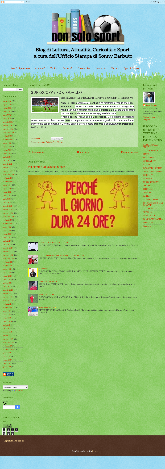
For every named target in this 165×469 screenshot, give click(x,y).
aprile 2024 (7, 199)
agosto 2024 (7, 185)
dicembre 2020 (8, 339)
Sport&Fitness (58, 142)
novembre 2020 (8, 342)
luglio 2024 (7, 188)
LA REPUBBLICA (150, 215)
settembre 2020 (8, 349)
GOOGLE (146, 185)
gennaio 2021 (7, 335)
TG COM (146, 164)
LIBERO (146, 154)
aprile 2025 (7, 157)
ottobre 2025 (7, 136)
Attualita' (40, 68)
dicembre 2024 (8, 171)
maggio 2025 (7, 153)
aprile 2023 (7, 241)
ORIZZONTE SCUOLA (151, 182)
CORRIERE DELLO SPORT (153, 171)
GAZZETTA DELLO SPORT (150, 146)
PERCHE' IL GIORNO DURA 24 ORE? (46, 167)
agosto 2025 (7, 143)
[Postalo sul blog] (54, 138)
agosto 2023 (7, 227)
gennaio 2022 (7, 293)
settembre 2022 (8, 265)
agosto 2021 (7, 311)
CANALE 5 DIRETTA (151, 199)
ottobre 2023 (7, 220)
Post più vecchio (129, 151)
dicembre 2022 (8, 255)
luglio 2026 (7, 104)
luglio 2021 (7, 314)
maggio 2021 (7, 321)
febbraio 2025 (8, 164)
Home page (83, 151)
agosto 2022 (7, 269)
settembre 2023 (8, 223)
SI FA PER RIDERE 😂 (47, 307)
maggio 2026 (7, 111)
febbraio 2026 (8, 122)
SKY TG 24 (147, 212)
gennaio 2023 (7, 251)
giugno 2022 (7, 276)
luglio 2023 (7, 230)
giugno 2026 (7, 108)
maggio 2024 (7, 195)
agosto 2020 (7, 352)
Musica (115, 68)
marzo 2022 (7, 286)
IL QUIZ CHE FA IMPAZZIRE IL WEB (53, 242)
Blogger (95, 451)
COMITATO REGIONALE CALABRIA (153, 204)
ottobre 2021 (7, 304)
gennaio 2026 (7, 125)
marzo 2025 (7, 160)
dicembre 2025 (8, 129)
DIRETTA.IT (147, 175)
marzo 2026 (7, 118)
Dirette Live (84, 68)
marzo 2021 (7, 328)
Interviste (101, 68)
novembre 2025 (8, 132)
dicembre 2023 (8, 213)
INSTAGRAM (148, 222)
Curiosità (67, 68)
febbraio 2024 (8, 206)
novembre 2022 (8, 258)
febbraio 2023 (8, 248)
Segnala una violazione (14, 440)
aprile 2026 (7, 115)
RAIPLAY (147, 196)
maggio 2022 (7, 279)
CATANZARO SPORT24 (152, 150)
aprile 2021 (7, 325)
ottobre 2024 (7, 178)
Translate (20, 390)
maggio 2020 (7, 363)
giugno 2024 (7, 192)
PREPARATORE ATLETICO (49, 281)
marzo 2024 (7, 202)
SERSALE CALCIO (46, 294)
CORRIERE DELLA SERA (153, 219)
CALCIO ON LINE (150, 208)
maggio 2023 (7, 237)
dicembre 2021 (8, 297)
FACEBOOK (147, 178)
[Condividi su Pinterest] (62, 138)
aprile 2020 (7, 367)
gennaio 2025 (7, 167)
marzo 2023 (7, 244)
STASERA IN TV (149, 161)
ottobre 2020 (7, 346)
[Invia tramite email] (52, 138)
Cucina (53, 68)
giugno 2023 (7, 234)
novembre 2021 (8, 300)
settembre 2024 (8, 181)
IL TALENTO (44, 268)
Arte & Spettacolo (20, 68)
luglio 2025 (7, 146)
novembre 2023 (8, 216)
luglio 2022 (7, 272)
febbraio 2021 (8, 332)
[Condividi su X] (57, 138)
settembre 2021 (8, 307)
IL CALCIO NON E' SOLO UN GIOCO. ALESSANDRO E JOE (62, 255)
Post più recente (36, 151)
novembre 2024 (8, 174)
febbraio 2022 (8, 290)
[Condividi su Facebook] (59, 138)
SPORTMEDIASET (150, 157)
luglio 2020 (7, 356)
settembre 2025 (8, 139)
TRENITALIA (148, 189)
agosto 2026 (7, 101)
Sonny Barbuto (151, 105)
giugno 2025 (7, 150)
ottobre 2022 (7, 262)
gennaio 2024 (7, 209)
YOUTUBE (147, 192)
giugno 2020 (7, 360)
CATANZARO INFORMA (152, 168)
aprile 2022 (7, 283)
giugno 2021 (7, 318)
